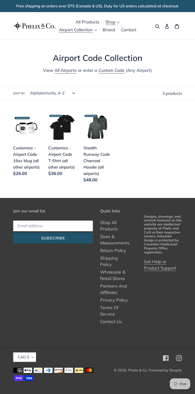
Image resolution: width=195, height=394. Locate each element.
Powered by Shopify (165, 370)
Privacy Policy (114, 300)
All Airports (65, 70)
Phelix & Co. (137, 370)
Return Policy (113, 250)
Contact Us (111, 321)
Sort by (19, 93)
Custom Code (111, 70)
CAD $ (23, 357)
